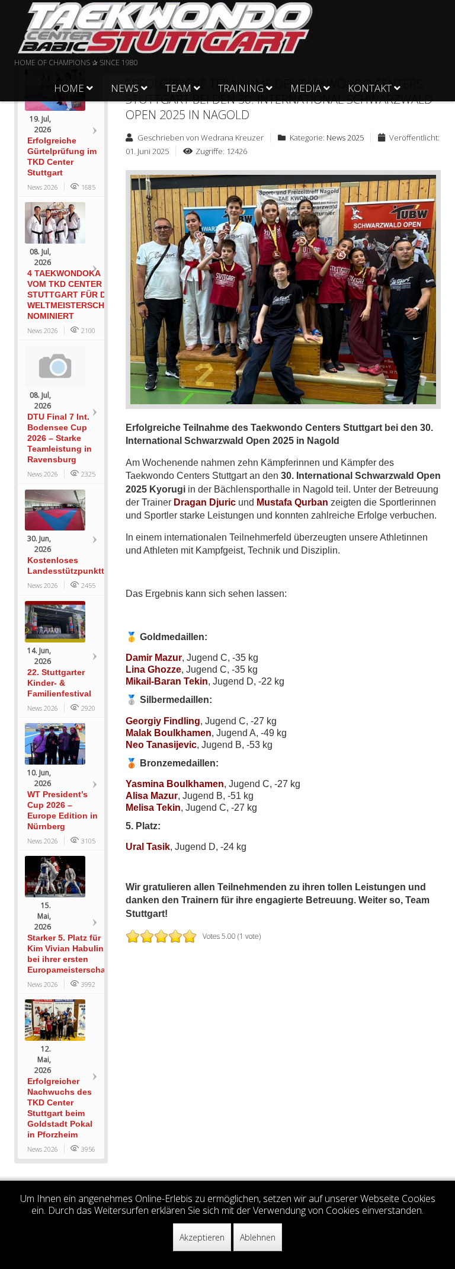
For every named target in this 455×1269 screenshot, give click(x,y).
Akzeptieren (202, 1237)
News (125, 88)
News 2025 (345, 137)
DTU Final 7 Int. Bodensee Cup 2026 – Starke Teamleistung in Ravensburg (59, 438)
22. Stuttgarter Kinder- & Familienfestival (59, 682)
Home (69, 88)
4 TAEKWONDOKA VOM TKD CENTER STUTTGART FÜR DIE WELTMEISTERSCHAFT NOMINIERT (74, 294)
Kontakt (370, 88)
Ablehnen (257, 1237)
